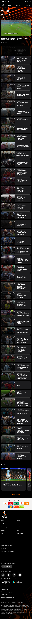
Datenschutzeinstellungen (7, 597)
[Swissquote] (21, 503)
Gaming (3, 530)
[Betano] (16, 507)
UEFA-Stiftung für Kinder (7, 551)
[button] (27, 5)
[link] (9, 5)
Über (18, 530)
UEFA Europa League (3, 5)
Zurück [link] (5, 17)
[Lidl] (10, 507)
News (18, 523)
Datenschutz (4, 589)
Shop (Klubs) (20, 533)
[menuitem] (11, 5)
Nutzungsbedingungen (7, 592)
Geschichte (19, 527)
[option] (16, 50)
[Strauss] (10, 503)
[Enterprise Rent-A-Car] (16, 503)
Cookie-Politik (4, 594)
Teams (18, 520)
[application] (16, 28)
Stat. (2, 533)
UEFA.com (3, 548)
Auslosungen (4, 527)
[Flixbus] (21, 507)
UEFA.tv (3, 523)
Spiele (2, 520)
